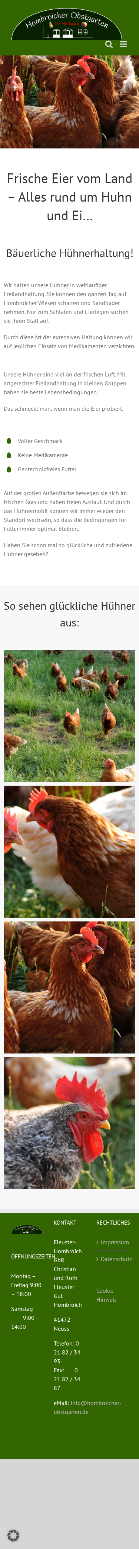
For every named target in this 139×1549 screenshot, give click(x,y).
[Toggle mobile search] (109, 44)
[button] (13, 1535)
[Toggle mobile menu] (124, 44)
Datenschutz (112, 1259)
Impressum (112, 1242)
